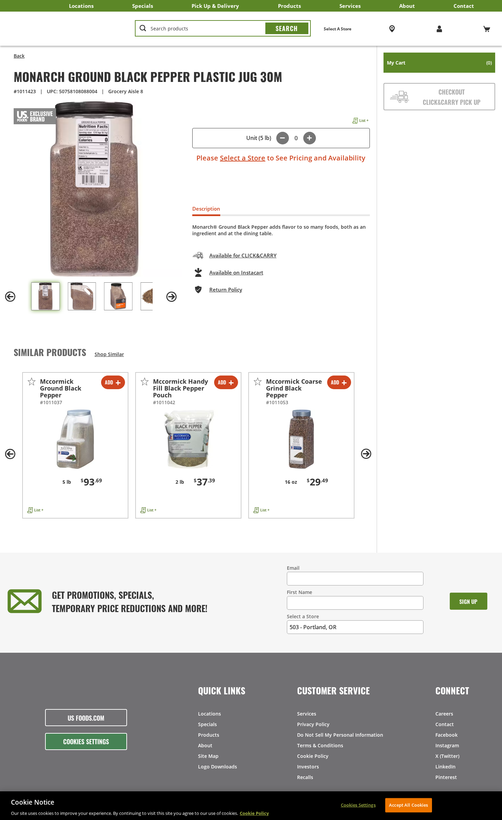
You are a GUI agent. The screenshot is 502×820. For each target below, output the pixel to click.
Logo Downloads (217, 766)
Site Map (208, 756)
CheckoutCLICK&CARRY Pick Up (451, 96)
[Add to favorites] (31, 381)
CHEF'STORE (65, 29)
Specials (142, 5)
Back (19, 56)
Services (350, 5)
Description (206, 208)
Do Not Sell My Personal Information (340, 735)
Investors (308, 766)
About (407, 5)
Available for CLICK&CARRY (243, 255)
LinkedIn (445, 766)
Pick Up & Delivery (215, 5)
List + (363, 120)
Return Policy (225, 289)
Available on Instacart (236, 272)
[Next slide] (171, 296)
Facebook (446, 735)
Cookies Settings (86, 741)
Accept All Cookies (408, 805)
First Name (299, 592)
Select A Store (337, 29)
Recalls (305, 777)
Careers (444, 713)
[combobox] (222, 28)
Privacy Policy (313, 724)
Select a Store (242, 157)
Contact (464, 5)
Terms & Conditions (320, 745)
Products (289, 5)
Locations (81, 5)
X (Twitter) (447, 756)
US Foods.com (86, 717)
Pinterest (446, 777)
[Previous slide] (10, 296)
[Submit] (286, 28)
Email (293, 568)
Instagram (447, 745)
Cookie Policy (313, 756)
